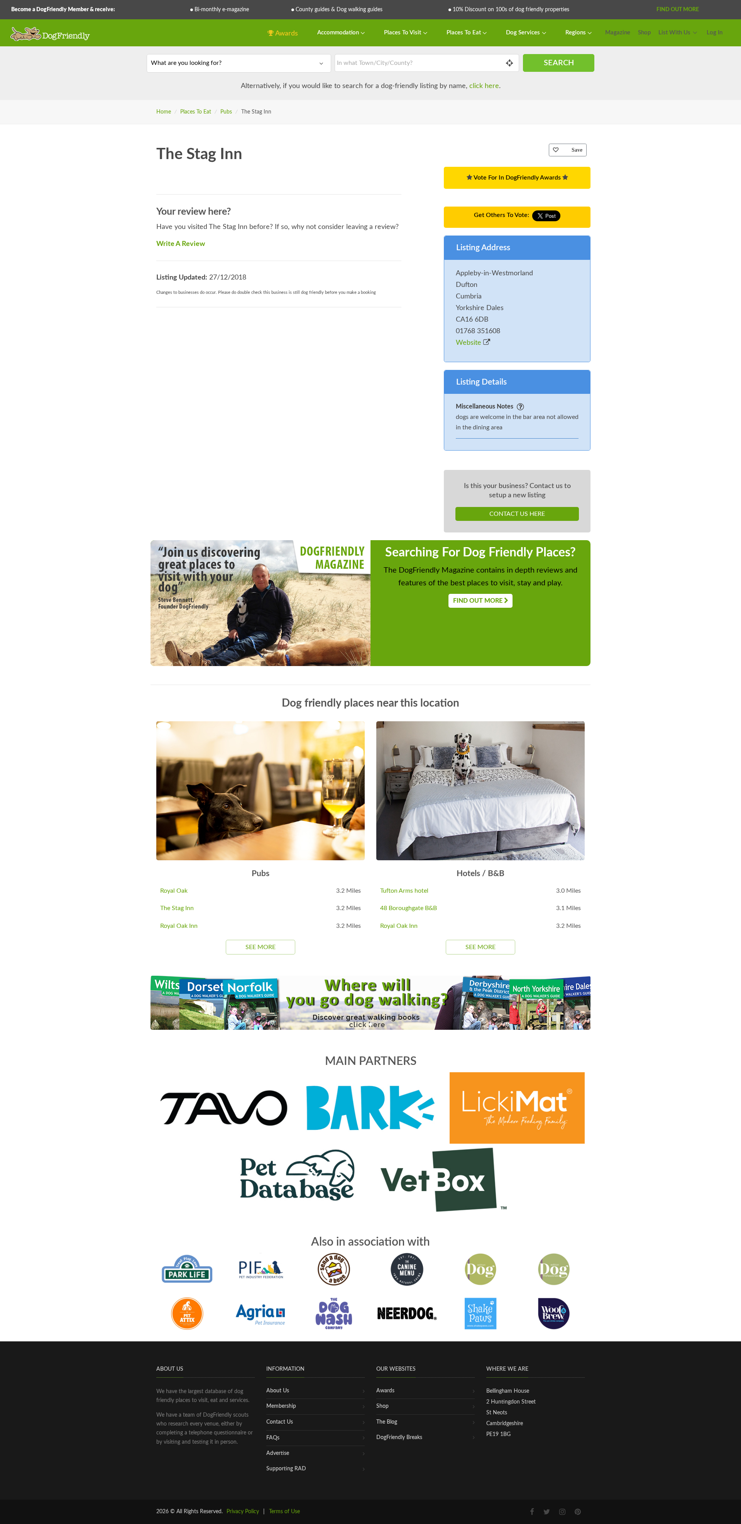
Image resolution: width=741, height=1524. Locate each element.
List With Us (674, 33)
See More (260, 947)
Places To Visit (403, 33)
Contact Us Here (517, 514)
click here (484, 86)
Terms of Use (284, 1511)
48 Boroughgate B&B (408, 908)
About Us (277, 1390)
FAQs (272, 1438)
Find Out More (677, 9)
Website (469, 342)
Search (559, 63)
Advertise (277, 1453)
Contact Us (279, 1422)
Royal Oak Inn (179, 926)
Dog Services (523, 33)
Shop (644, 33)
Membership (281, 1406)
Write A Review (180, 244)
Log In (714, 33)
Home (163, 112)
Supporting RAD (286, 1468)
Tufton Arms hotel (404, 891)
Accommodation (338, 33)
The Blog (386, 1422)
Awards (286, 33)
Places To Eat (464, 33)
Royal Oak (174, 891)
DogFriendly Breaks (399, 1437)
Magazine (617, 33)
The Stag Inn (177, 908)
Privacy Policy (243, 1511)
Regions (576, 33)
